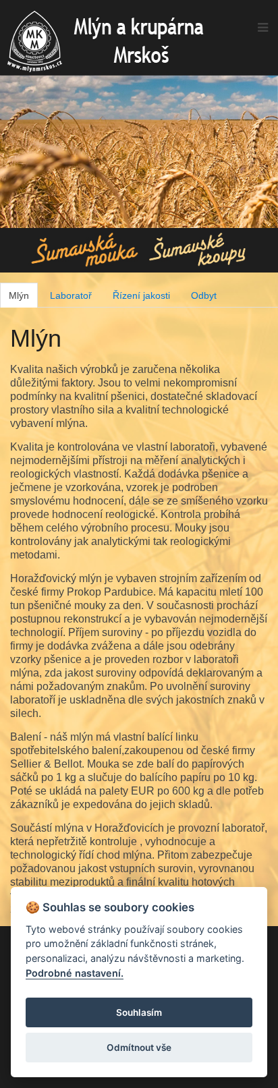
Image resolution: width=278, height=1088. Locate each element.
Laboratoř (71, 295)
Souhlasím (139, 1012)
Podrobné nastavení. (74, 973)
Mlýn (19, 295)
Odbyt (204, 295)
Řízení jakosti (141, 295)
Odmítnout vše (139, 1047)
